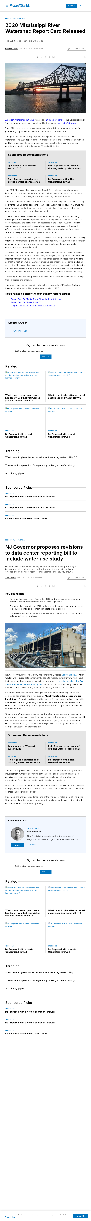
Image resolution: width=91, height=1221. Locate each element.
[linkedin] (41, 57)
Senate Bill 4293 (69, 675)
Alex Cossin (10, 578)
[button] (7, 5)
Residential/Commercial (15, 18)
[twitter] (45, 57)
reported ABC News (66, 123)
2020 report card (54, 120)
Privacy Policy (10, 1217)
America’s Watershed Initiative (19, 120)
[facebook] (37, 57)
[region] (45, 1216)
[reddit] (49, 57)
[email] (53, 57)
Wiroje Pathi (66, 625)
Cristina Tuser (11, 49)
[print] (84, 57)
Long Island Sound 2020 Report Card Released (33, 305)
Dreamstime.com (76, 625)
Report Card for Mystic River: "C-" (27, 302)
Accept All (80, 1216)
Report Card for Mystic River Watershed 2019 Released (37, 299)
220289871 (56, 625)
